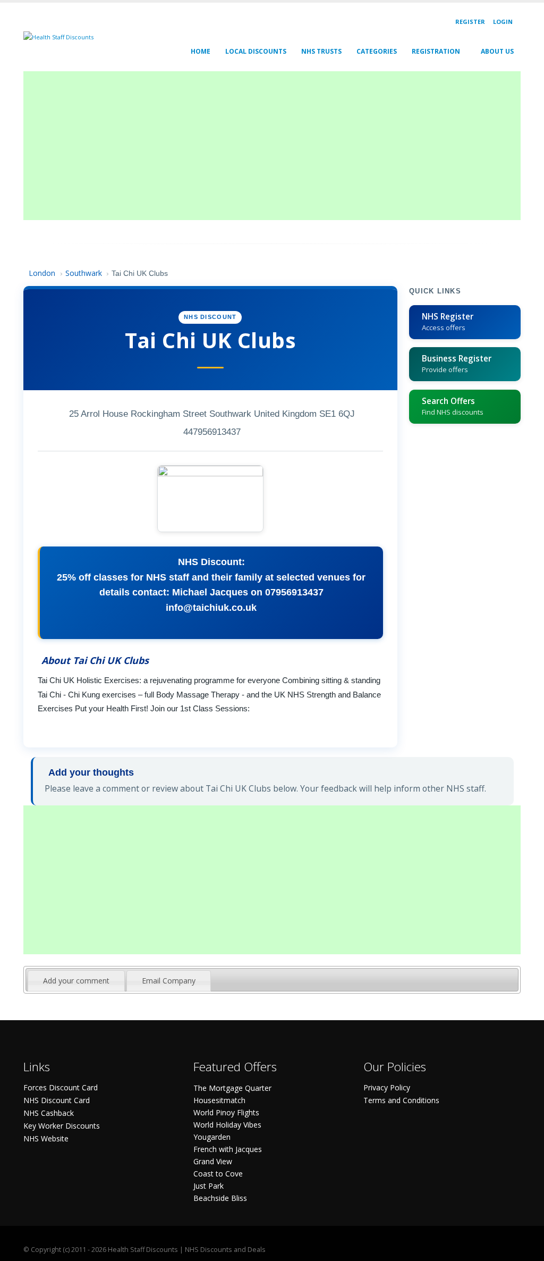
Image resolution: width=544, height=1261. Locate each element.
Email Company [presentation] (169, 981)
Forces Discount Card (60, 1087)
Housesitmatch (219, 1100)
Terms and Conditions (401, 1100)
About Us (497, 51)
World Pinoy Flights (226, 1112)
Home (200, 51)
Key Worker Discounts (61, 1126)
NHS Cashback (48, 1113)
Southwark (83, 273)
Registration (436, 51)
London (42, 273)
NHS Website (46, 1138)
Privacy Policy (386, 1087)
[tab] (76, 980)
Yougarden (212, 1137)
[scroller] (526, 1248)
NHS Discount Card (56, 1100)
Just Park (208, 1186)
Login (503, 22)
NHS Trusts (321, 51)
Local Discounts (255, 51)
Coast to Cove (218, 1173)
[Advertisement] (272, 145)
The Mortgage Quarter (232, 1088)
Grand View (212, 1161)
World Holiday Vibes (227, 1125)
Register (470, 22)
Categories (376, 51)
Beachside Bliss (220, 1198)
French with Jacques (227, 1149)
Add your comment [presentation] (76, 981)
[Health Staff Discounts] (58, 36)
